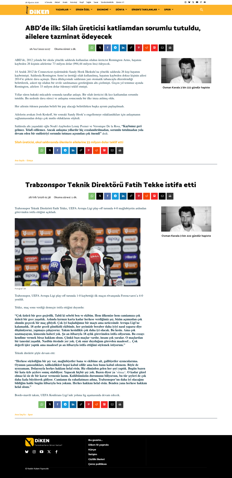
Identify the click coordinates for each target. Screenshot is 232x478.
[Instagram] (185, 2)
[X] (99, 47)
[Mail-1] (205, 2)
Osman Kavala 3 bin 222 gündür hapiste (186, 87)
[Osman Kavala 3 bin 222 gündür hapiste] (186, 70)
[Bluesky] (189, 2)
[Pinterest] (138, 47)
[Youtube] (197, 2)
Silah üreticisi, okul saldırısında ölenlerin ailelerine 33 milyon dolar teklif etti (69, 142)
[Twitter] (193, 2)
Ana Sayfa (19, 160)
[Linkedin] (123, 47)
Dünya (30, 160)
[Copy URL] (131, 47)
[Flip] (154, 47)
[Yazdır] (170, 47)
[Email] (162, 47)
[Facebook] (201, 2)
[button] (202, 10)
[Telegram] (115, 47)
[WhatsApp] (91, 47)
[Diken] (37, 10)
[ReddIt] (146, 47)
